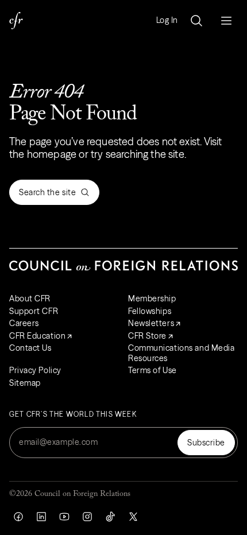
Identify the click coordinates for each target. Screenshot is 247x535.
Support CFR (33, 311)
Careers (24, 323)
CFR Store (147, 336)
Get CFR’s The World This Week (73, 414)
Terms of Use (152, 370)
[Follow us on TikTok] (110, 516)
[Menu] (226, 20)
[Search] (196, 20)
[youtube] (64, 516)
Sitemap (25, 383)
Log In (167, 20)
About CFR (30, 298)
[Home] (16, 20)
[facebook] (18, 516)
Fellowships (149, 311)
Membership (152, 298)
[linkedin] (41, 516)
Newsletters (151, 323)
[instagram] (87, 516)
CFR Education (37, 336)
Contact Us (30, 348)
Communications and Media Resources (181, 353)
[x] (133, 516)
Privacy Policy (35, 370)
